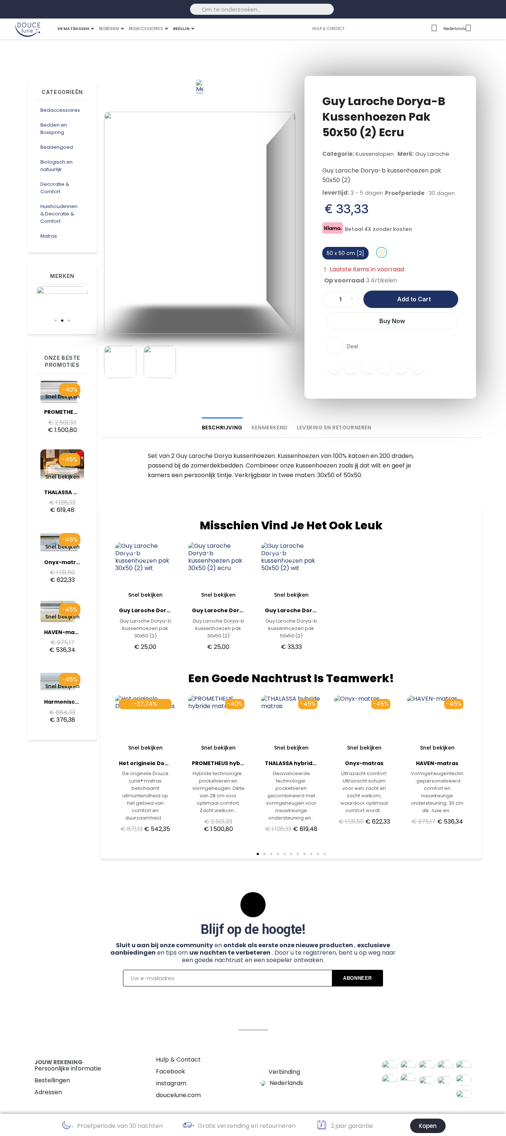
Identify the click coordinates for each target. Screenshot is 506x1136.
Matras (48, 235)
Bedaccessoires (60, 110)
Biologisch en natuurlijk (56, 165)
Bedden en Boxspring (53, 128)
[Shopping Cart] (493, 29)
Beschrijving (222, 427)
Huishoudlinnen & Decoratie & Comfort (58, 214)
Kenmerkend (270, 427)
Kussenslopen (375, 154)
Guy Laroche (432, 154)
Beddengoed (56, 147)
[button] (55, 320)
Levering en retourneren (334, 427)
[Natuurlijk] (381, 252)
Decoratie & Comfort (54, 188)
